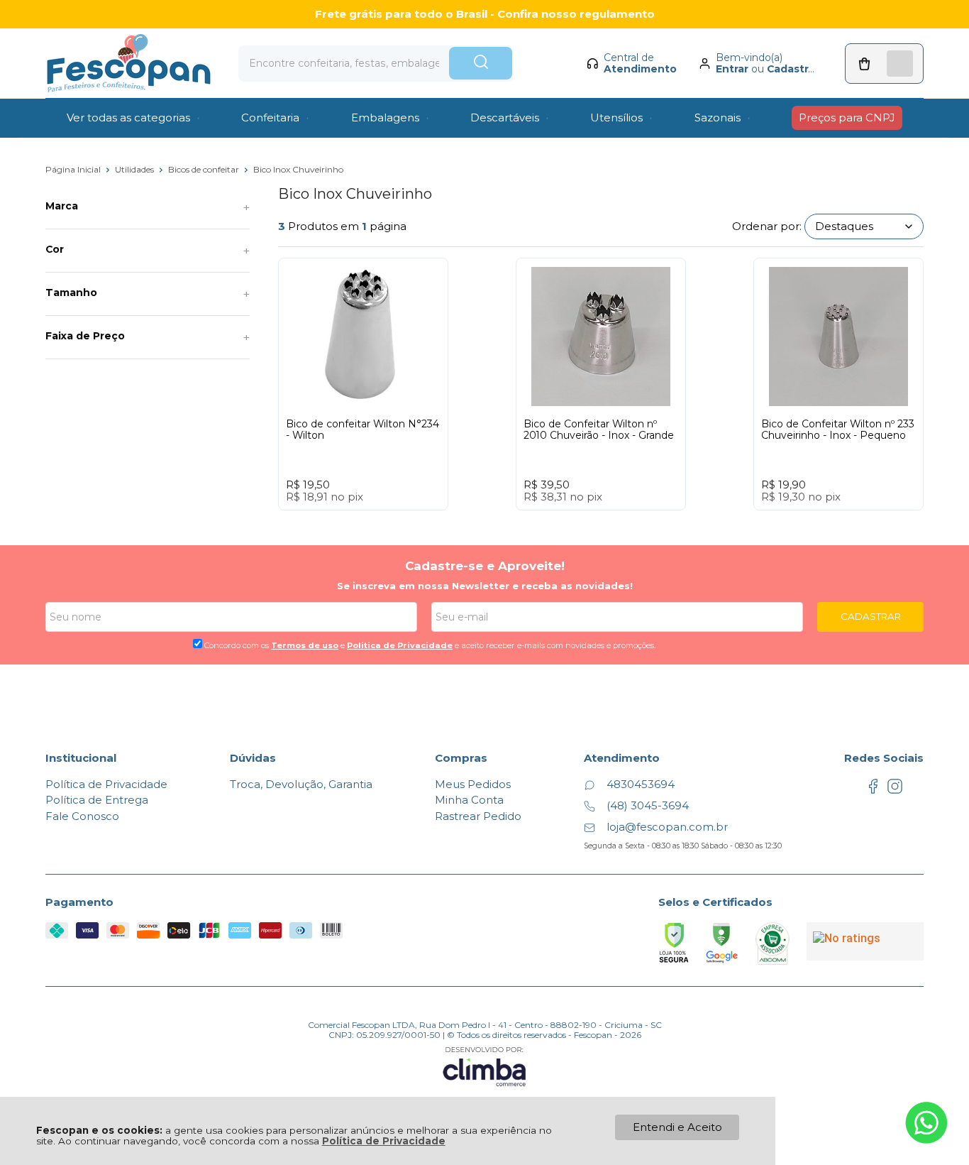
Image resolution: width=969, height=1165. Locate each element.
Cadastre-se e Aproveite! (485, 566)
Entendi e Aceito (677, 1127)
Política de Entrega (96, 799)
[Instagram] (895, 790)
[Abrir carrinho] (884, 63)
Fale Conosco (82, 816)
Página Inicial (74, 169)
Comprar (389, 523)
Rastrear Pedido (478, 816)
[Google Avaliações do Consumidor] (865, 941)
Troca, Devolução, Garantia (301, 784)
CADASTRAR (871, 616)
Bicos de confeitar (204, 169)
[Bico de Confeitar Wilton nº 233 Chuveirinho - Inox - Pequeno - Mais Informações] (838, 337)
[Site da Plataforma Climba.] (484, 1066)
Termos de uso (304, 645)
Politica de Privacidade (400, 645)
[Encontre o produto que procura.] (480, 63)
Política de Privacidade (383, 1141)
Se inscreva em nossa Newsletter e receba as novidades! (485, 585)
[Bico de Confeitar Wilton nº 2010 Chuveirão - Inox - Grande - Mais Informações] (601, 337)
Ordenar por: (767, 226)
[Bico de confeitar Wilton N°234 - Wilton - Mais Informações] (363, 337)
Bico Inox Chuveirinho (298, 169)
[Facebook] (873, 790)
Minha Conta (469, 799)
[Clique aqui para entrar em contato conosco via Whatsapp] (926, 1123)
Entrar (732, 68)
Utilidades (135, 169)
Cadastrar (793, 68)
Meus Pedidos (473, 784)
